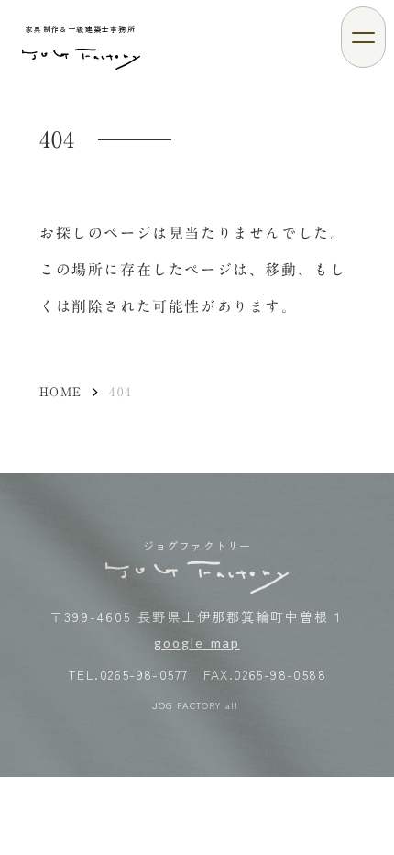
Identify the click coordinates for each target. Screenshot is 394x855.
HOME (60, 391)
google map (197, 642)
